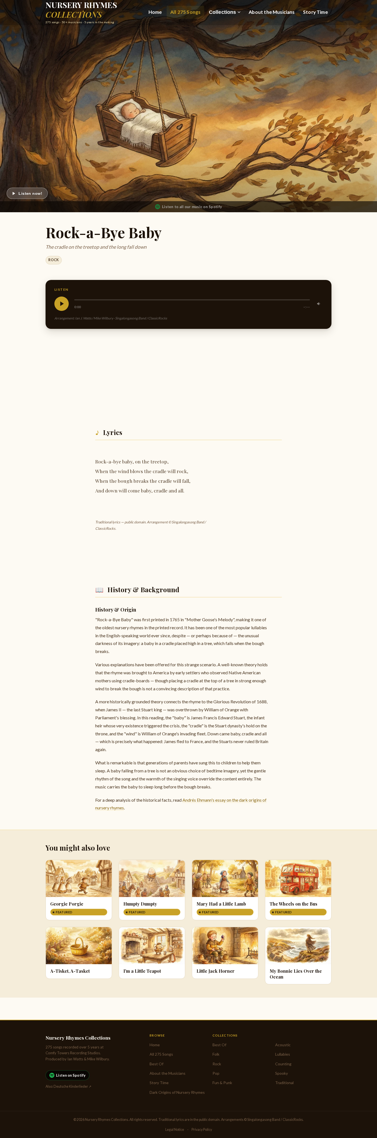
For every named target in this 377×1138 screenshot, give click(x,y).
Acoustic (283, 1044)
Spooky (281, 1073)
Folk (216, 1054)
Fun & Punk (222, 1082)
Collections (222, 12)
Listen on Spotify (71, 1075)
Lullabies (282, 1054)
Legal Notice (174, 1129)
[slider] (192, 300)
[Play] (61, 304)
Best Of (156, 1063)
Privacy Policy (202, 1129)
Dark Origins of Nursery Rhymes (177, 1092)
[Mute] (319, 303)
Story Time (315, 12)
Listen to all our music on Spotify (192, 206)
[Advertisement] (188, 376)
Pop (216, 1073)
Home (155, 12)
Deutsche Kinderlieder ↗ (72, 1086)
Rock (53, 260)
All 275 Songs (185, 12)
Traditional (284, 1082)
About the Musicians (271, 12)
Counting (283, 1063)
